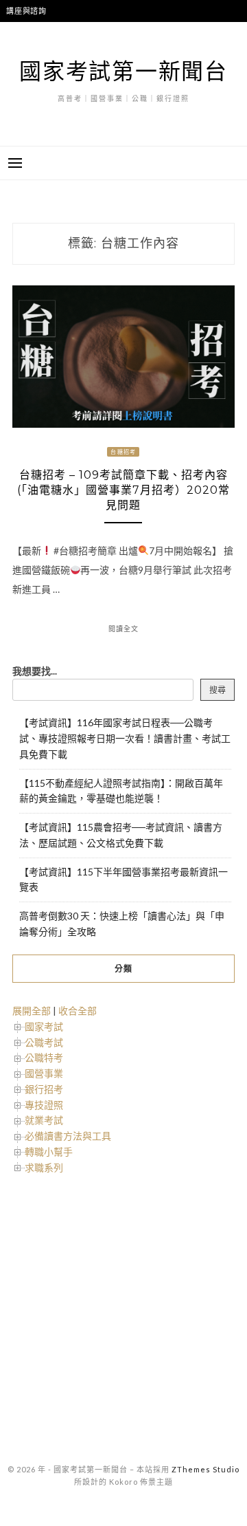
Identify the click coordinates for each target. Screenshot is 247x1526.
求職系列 (44, 1167)
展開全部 (31, 1010)
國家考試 (44, 1026)
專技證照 (44, 1105)
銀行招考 (44, 1089)
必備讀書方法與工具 (68, 1136)
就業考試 (44, 1120)
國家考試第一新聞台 (123, 70)
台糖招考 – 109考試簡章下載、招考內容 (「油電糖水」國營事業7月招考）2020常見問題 (123, 490)
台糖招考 (123, 451)
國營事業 (44, 1073)
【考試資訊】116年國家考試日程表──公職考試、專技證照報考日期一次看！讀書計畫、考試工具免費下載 (125, 738)
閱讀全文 (123, 628)
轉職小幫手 (49, 1151)
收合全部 (77, 1010)
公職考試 (44, 1042)
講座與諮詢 (26, 10)
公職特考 (44, 1057)
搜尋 (217, 690)
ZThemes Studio (205, 1469)
